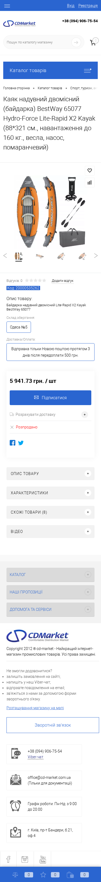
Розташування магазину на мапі (35, 708)
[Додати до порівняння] (90, 182)
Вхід (70, 5)
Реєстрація (88, 5)
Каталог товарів (28, 70)
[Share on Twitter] (21, 443)
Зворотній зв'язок (53, 725)
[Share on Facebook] (12, 443)
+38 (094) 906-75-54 (80, 20)
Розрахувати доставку (35, 414)
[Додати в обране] (90, 170)
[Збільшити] (50, 212)
